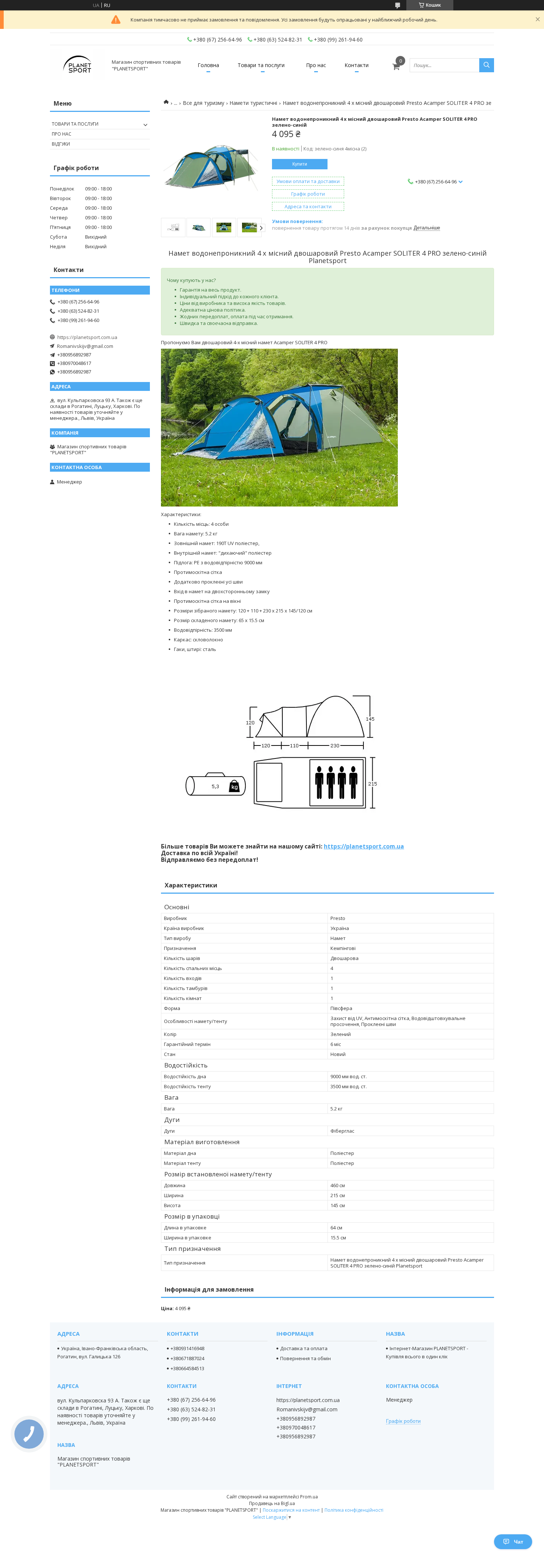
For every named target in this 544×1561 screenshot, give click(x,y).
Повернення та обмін (305, 1358)
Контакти (357, 65)
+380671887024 (187, 1358)
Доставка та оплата (304, 1348)
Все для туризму (203, 102)
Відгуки (61, 144)
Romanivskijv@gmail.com (85, 346)
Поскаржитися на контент (291, 1510)
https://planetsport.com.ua (364, 846)
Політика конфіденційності (354, 1510)
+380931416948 (187, 1348)
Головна (208, 65)
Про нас (316, 65)
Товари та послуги (261, 65)
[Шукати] (486, 65)
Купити (299, 164)
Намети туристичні (253, 102)
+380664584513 (187, 1368)
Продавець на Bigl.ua (272, 1503)
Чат (518, 1542)
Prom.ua (309, 1497)
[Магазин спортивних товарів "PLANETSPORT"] (77, 65)
